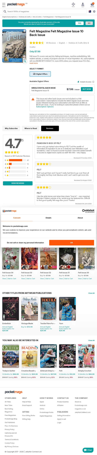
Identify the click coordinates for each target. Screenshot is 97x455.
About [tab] (80, 218)
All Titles (8, 402)
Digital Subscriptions (9, 17)
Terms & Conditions (11, 439)
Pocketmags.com (81, 405)
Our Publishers (10, 422)
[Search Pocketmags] (4, 11)
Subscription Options (45, 107)
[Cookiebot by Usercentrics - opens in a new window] (84, 211)
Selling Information (63, 415)
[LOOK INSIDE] (14, 62)
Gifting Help (26, 419)
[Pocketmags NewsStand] (15, 4)
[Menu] (3, 4)
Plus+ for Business (11, 426)
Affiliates (60, 405)
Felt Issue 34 (7, 273)
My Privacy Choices (11, 446)
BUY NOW (87, 89)
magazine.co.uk (80, 409)
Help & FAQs (26, 402)
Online (42, 409)
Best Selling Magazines (9, 410)
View (4, 279)
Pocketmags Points (46, 412)
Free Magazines (10, 415)
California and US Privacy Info (11, 434)
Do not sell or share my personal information (25, 243)
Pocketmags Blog (11, 419)
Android (42, 405)
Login (59, 423)
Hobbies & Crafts (25, 17)
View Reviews (17, 183)
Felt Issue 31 (64, 273)
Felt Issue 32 (45, 273)
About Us (78, 402)
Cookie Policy (9, 443)
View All (91, 293)
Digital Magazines (46, 416)
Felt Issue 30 (83, 273)
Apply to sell (61, 419)
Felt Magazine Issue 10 (63, 17)
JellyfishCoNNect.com (82, 412)
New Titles (8, 405)
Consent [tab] (16, 218)
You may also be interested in (20, 340)
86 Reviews (51, 43)
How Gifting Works (28, 415)
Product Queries (63, 402)
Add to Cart (12, 279)
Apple (42, 402)
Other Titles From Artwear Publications (27, 293)
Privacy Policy (9, 429)
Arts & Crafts (37, 17)
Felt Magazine (48, 17)
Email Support (27, 405)
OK (71, 243)
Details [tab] (48, 218)
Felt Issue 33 (26, 273)
